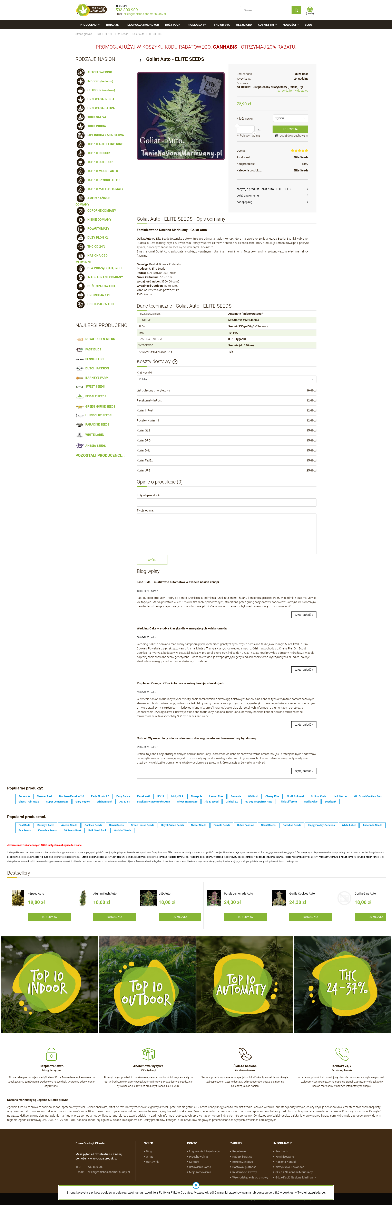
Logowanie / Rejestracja (204, 1151)
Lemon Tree (216, 796)
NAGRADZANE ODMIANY (104, 277)
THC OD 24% (95, 246)
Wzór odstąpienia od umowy (250, 1177)
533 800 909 (127, 9)
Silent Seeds (268, 825)
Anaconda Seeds (372, 825)
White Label (348, 825)
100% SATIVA (96, 117)
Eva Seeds (25, 830)
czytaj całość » (304, 614)
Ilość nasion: (245, 118)
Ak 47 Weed (211, 801)
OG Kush (253, 796)
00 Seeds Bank (72, 830)
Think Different (288, 801)
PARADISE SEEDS (96, 424)
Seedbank (330, 801)
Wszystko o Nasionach (289, 1167)
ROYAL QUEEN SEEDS (99, 339)
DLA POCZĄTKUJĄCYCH (104, 268)
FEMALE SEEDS (95, 396)
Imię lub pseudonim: (149, 495)
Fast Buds (24, 825)
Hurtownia (152, 1161)
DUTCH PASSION (96, 368)
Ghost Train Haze (29, 801)
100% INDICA (96, 126)
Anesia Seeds (69, 825)
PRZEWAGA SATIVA (100, 108)
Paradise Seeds (292, 825)
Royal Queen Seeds (172, 825)
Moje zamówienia (200, 1172)
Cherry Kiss (272, 796)
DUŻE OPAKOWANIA (101, 286)
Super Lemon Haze (57, 801)
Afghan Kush (104, 801)
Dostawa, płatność (244, 1167)
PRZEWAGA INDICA (100, 99)
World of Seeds (122, 830)
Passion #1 (143, 796)
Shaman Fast (44, 796)
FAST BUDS (92, 349)
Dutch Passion (245, 825)
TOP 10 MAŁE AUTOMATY (105, 189)
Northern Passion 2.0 (71, 796)
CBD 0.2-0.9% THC (100, 304)
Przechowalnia (198, 1156)
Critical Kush (318, 796)
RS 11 (160, 796)
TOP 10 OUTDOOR (99, 162)
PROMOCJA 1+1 (98, 295)
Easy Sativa (123, 796)
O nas (149, 1156)
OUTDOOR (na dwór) (100, 90)
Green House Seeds (142, 825)
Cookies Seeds (93, 825)
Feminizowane (284, 1156)
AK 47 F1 (124, 801)
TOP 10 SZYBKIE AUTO (102, 180)
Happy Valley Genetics (321, 825)
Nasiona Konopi (285, 1161)
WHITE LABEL (94, 435)
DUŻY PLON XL (97, 237)
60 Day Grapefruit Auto (258, 801)
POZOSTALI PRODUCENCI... (100, 455)
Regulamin (239, 1151)
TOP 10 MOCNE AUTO (102, 171)
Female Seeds (222, 825)
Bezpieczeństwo (242, 1161)
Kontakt (194, 1161)
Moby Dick (177, 796)
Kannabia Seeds (47, 830)
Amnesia (236, 796)
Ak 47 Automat (295, 796)
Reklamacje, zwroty (244, 1172)
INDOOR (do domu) (99, 81)
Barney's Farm (45, 825)
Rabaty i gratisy (242, 1156)
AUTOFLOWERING (99, 72)
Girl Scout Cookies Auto (368, 796)
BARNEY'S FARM (96, 378)
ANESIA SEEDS (95, 446)
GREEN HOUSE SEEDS (99, 406)
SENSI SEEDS (94, 359)
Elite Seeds (301, 157)
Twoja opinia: (145, 510)
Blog (149, 1151)
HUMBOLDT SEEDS (97, 415)
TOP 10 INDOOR (98, 153)
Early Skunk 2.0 (100, 796)
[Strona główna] (91, 10)
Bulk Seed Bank (97, 830)
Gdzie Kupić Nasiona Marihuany (295, 1177)
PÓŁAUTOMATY (97, 228)
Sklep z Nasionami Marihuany (294, 1172)
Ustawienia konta (200, 1167)
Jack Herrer (340, 796)
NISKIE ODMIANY (98, 219)
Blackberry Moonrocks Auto (153, 801)
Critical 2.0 (232, 801)
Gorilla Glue (310, 801)
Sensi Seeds (116, 825)
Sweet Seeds (198, 825)
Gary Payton (83, 801)
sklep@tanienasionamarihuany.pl (145, 14)
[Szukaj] (296, 10)
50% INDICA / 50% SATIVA (105, 135)
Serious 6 (24, 796)
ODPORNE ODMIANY (101, 210)
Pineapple (196, 796)
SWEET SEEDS (94, 386)
